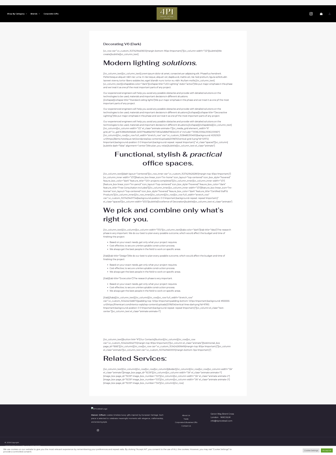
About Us (186, 415)
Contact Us (186, 426)
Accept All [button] (326, 450)
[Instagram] (311, 14)
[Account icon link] (329, 14)
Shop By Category (16, 14)
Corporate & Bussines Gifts (186, 422)
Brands (34, 14)
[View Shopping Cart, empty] (321, 14)
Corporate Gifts (51, 14)
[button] (26, 14)
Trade (186, 419)
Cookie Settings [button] (311, 450)
